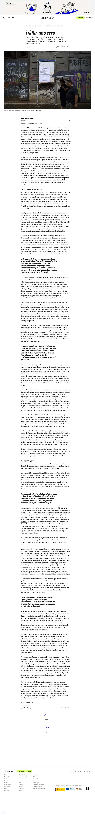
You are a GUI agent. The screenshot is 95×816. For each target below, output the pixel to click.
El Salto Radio (7, 784)
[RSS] (90, 771)
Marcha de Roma (64, 254)
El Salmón (6, 777)
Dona (29, 771)
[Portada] (47, 18)
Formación (35, 779)
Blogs (5, 788)
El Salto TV (7, 782)
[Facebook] (80, 771)
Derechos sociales (23, 777)
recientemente (26, 627)
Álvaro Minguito (37, 110)
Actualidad (59, 26)
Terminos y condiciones (39, 788)
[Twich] (78, 771)
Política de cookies (38, 786)
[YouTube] (83, 771)
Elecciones (49, 26)
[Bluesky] (75, 771)
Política (39, 26)
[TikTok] (85, 771)
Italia (54, 26)
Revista (20, 786)
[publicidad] (47, 7)
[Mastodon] (87, 771)
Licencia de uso (37, 775)
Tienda (20, 782)
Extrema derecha (31, 26)
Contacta (21, 784)
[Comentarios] (31, 47)
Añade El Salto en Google (62, 46)
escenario (24, 522)
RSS (34, 780)
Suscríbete (80, 17)
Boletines (21, 780)
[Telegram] (70, 771)
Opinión (28, 30)
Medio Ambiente (23, 775)
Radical (6, 780)
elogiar (47, 242)
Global (6, 779)
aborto (48, 251)
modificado (27, 590)
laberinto (26, 157)
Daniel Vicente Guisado (27, 119)
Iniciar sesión (89, 17)
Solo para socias (23, 779)
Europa (43, 26)
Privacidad (21, 790)
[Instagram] (73, 771)
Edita (34, 777)
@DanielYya (24, 120)
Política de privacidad (38, 784)
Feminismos (7, 790)
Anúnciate (21, 788)
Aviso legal (36, 782)
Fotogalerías (7, 786)
